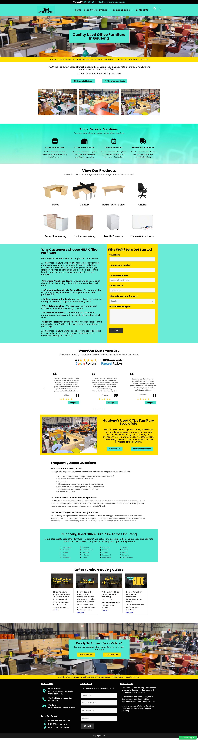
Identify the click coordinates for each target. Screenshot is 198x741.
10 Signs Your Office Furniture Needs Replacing (110, 594)
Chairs (142, 204)
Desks (55, 204)
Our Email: (53, 705)
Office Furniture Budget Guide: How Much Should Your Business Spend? (61, 595)
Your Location (116, 285)
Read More (56, 610)
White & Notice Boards (142, 236)
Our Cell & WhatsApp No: (60, 698)
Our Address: (54, 688)
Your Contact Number (120, 265)
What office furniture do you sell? (67, 468)
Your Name (114, 255)
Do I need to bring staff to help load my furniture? (74, 512)
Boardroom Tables (113, 204)
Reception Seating (56, 236)
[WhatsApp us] (155, 10)
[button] (40, 102)
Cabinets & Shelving (84, 236)
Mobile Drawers (113, 236)
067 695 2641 (90, 2)
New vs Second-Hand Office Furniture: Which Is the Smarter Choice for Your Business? (86, 597)
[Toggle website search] (160, 10)
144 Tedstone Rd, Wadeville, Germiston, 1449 (61, 692)
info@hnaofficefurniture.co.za (111, 2)
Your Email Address (118, 275)
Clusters (85, 204)
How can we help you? (120, 306)
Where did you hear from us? (123, 296)
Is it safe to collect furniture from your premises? (74, 497)
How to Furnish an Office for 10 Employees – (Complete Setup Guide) (134, 597)
